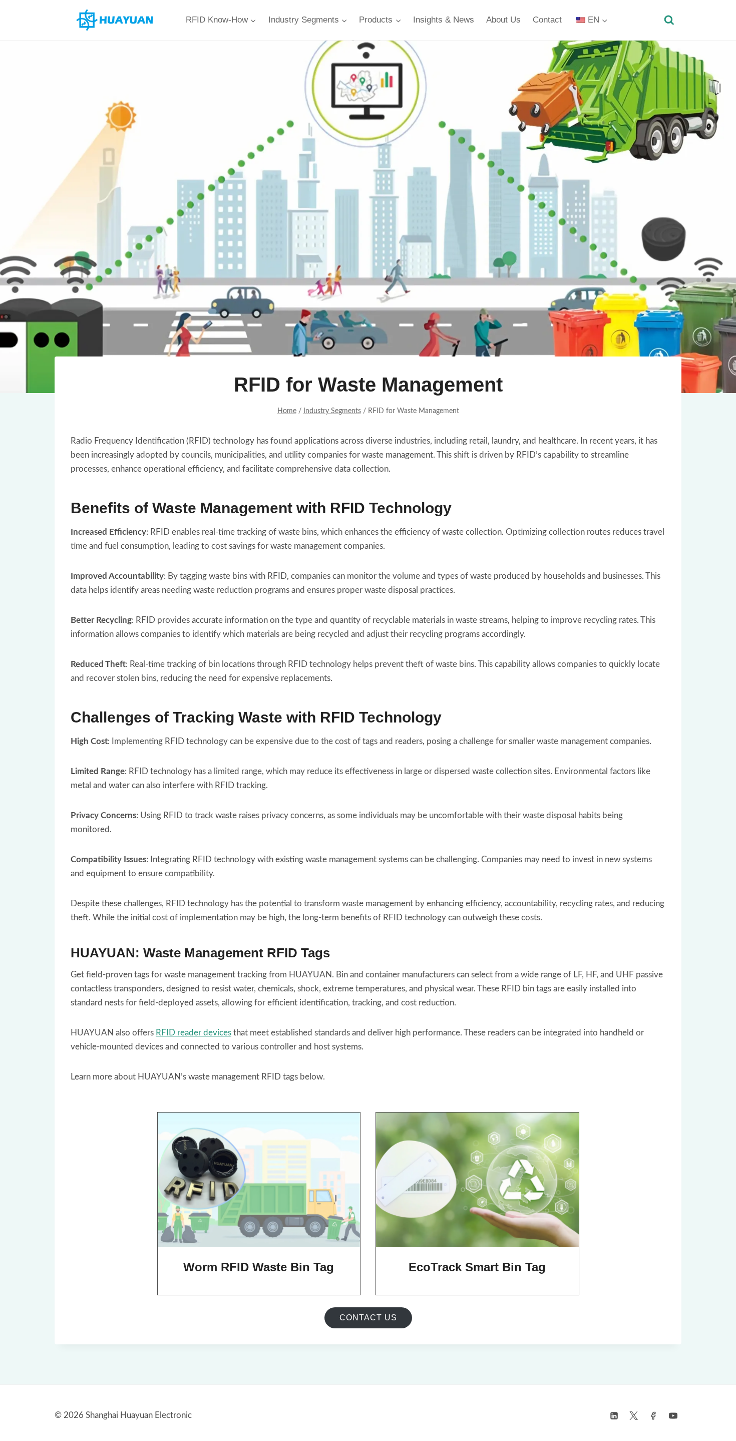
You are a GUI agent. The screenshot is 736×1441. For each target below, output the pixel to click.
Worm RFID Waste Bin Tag (258, 1267)
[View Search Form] (669, 20)
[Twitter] (633, 1415)
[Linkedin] (614, 1415)
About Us (503, 20)
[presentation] (259, 1180)
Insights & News (443, 20)
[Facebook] (653, 1415)
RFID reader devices (193, 1032)
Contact (547, 20)
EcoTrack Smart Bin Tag (477, 1267)
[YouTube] (672, 1415)
